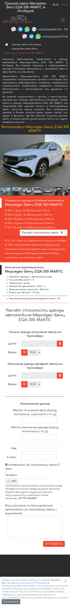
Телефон (11, 475)
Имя (13, 448)
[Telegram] (20, 29)
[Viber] (13, 29)
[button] (16, 191)
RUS (55, 4)
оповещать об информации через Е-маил (33, 466)
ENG (64, 4)
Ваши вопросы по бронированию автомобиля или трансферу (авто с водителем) (31, 509)
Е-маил (11, 457)
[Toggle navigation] (62, 20)
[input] (39, 344)
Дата (12, 343)
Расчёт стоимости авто (40, 232)
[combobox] (12, 481)
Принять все (11, 601)
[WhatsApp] (27, 29)
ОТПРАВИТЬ (54, 543)
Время (12, 352)
